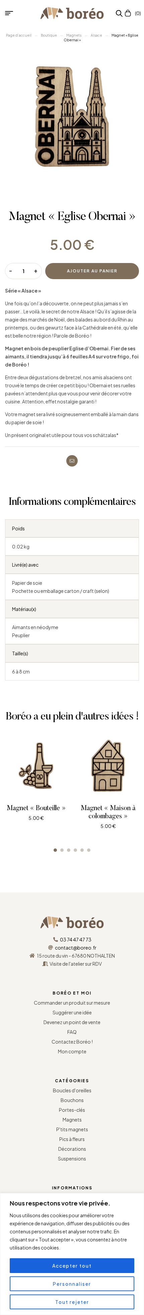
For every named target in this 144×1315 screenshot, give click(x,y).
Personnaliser (72, 1284)
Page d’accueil (18, 35)
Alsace (96, 35)
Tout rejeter (72, 1302)
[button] (55, 850)
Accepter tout (72, 1266)
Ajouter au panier (92, 270)
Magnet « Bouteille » (36, 808)
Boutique (49, 35)
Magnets (73, 35)
